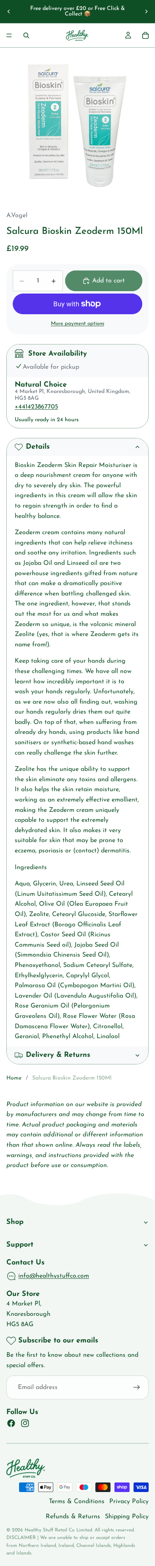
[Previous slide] (8, 11)
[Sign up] (136, 1387)
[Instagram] (25, 1423)
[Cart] (145, 35)
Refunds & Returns (73, 1516)
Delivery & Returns (58, 1055)
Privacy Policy (129, 1501)
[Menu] (9, 35)
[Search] (26, 35)
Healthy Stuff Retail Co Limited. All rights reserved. (80, 1530)
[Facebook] (11, 1423)
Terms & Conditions (77, 1501)
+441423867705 (36, 407)
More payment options (77, 323)
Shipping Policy (127, 1516)
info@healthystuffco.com (53, 1276)
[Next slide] (146, 11)
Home (13, 1078)
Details (38, 447)
